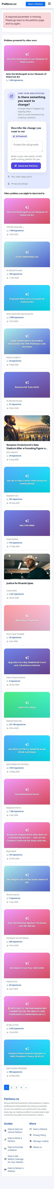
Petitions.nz (9, 3)
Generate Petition (28, 165)
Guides (8, 1123)
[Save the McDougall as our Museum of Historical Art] (27, 64)
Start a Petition (35, 4)
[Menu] (49, 4)
